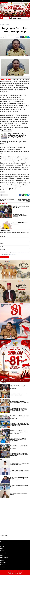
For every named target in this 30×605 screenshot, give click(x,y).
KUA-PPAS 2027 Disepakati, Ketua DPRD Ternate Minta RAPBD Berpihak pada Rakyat (19, 387)
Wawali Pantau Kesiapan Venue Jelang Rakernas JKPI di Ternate (19, 394)
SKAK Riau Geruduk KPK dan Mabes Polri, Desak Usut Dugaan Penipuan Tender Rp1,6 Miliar (19, 432)
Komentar (2, 236)
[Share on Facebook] (21, 37)
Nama (2, 243)
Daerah (3, 192)
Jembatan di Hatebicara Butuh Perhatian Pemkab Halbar (24, 200)
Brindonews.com (16, 570)
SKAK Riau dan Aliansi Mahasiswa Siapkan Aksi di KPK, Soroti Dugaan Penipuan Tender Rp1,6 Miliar (18, 409)
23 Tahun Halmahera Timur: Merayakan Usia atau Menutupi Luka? (19, 471)
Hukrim (2, 550)
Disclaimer (3, 562)
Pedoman (3, 564)
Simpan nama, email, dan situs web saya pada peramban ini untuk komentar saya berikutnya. (15, 253)
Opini (1, 555)
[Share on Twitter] (23, 37)
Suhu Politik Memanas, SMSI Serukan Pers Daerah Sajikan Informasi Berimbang (19, 447)
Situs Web (2, 249)
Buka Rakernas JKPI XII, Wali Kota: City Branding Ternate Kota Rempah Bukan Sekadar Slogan (17, 136)
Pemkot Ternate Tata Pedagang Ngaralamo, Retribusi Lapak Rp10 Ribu (19, 402)
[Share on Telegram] (28, 37)
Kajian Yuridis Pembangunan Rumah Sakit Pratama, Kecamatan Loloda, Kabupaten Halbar (19, 478)
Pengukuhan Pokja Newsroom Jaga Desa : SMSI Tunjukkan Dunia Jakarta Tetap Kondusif (19, 454)
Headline (2, 544)
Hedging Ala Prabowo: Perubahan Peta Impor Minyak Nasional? (19, 464)
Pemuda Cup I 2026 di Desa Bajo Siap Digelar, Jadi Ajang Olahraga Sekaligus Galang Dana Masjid (19, 424)
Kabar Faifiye (4, 557)
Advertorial (3, 553)
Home (2, 541)
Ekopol (2, 548)
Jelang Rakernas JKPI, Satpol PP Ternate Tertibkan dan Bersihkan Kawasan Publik (18, 439)
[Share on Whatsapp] (26, 37)
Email (2, 246)
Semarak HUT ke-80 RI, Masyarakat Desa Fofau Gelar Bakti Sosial (20, 215)
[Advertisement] (15, 590)
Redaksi (2, 567)
